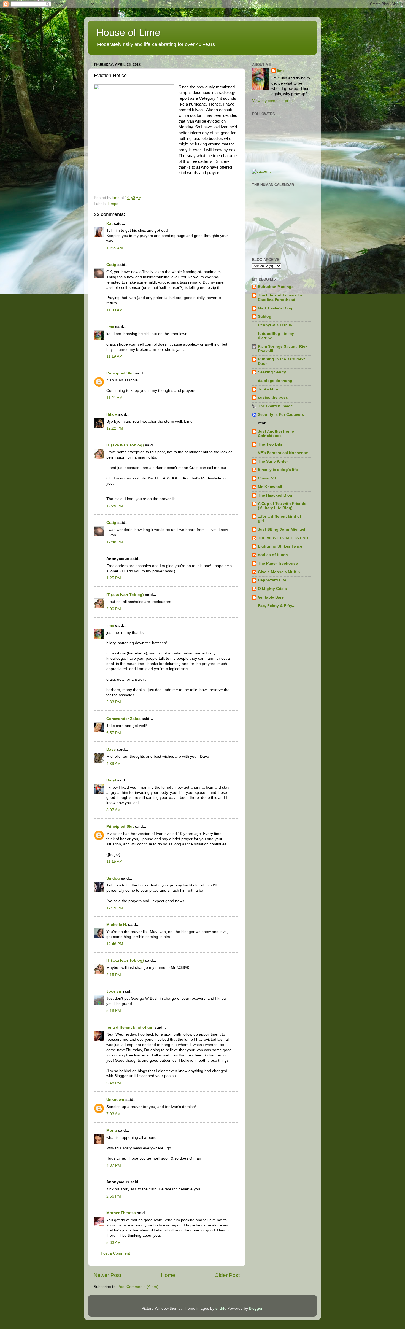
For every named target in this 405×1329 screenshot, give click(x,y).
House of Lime (128, 32)
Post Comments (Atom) (138, 1287)
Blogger (255, 1308)
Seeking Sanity (272, 372)
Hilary (111, 414)
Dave (111, 749)
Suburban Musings (276, 287)
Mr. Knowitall (270, 487)
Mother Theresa (121, 1213)
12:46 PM (114, 944)
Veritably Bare (271, 597)
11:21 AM (114, 398)
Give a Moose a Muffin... (280, 572)
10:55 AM (114, 248)
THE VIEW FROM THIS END (283, 538)
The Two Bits (270, 444)
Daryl (111, 780)
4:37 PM (113, 1165)
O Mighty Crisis (272, 589)
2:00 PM (113, 609)
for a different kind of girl (129, 1027)
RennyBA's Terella (275, 325)
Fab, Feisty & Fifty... (276, 606)
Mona (111, 1130)
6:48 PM (113, 1083)
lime (110, 327)
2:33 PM (113, 702)
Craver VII (267, 478)
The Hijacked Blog (275, 495)
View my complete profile (274, 101)
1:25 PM (113, 578)
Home (168, 1275)
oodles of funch (273, 555)
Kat (109, 224)
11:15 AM (114, 861)
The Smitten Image (275, 406)
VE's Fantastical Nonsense (283, 453)
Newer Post (107, 1275)
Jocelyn (113, 991)
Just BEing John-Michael (281, 529)
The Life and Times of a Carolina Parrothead (280, 297)
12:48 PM (114, 542)
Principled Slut (120, 373)
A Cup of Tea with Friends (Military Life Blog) (282, 506)
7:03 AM (113, 1114)
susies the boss (273, 397)
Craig (111, 265)
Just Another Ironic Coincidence (276, 433)
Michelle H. (116, 925)
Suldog (113, 878)
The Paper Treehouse (278, 563)
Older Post (227, 1275)
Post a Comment (115, 1253)
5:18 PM (113, 1011)
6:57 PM (113, 733)
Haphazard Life (272, 580)
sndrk (220, 1308)
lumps (113, 204)
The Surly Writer (273, 461)
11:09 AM (114, 310)
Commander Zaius (123, 719)
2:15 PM (113, 975)
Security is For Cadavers (281, 415)
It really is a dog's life (278, 470)
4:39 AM (113, 764)
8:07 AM (113, 810)
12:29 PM (114, 506)
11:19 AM (114, 356)
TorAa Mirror (269, 389)
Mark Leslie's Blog (275, 308)
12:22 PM (114, 428)
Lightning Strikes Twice (280, 546)
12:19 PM (114, 908)
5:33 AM (113, 1243)
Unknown (115, 1100)
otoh (262, 423)
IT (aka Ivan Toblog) (125, 445)
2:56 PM (113, 1196)
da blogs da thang (275, 381)
